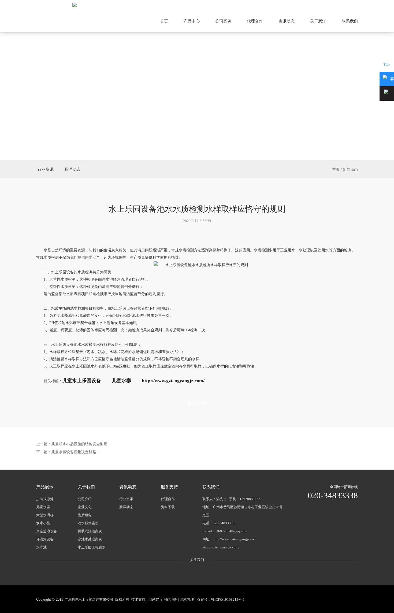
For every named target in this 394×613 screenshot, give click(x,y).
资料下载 (168, 507)
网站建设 (156, 599)
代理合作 (255, 21)
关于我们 (86, 487)
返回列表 (197, 403)
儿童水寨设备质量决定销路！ (75, 452)
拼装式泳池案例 (90, 531)
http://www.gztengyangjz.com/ (235, 539)
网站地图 (350, 5)
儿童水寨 (43, 507)
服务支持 (169, 487)
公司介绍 (85, 499)
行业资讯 (46, 169)
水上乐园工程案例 (92, 547)
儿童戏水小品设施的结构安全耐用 (79, 444)
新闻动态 (350, 170)
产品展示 (44, 487)
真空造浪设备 (46, 531)
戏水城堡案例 (88, 523)
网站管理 (187, 599)
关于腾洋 (318, 21)
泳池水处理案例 (90, 539)
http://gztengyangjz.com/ (220, 547)
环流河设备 (45, 539)
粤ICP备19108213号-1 (228, 599)
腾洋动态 (72, 169)
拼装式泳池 (45, 499)
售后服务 (85, 515)
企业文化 (85, 507)
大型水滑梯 (45, 515)
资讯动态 (286, 21)
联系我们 (350, 21)
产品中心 (192, 21)
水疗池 (41, 547)
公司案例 (223, 21)
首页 (164, 21)
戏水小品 (43, 523)
